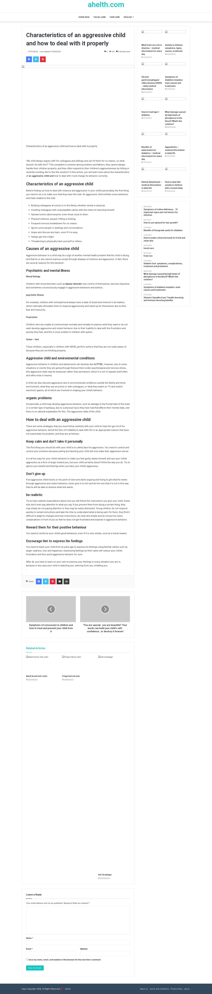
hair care (115, 17)
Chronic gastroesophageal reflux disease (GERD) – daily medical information (151, 83)
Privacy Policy (176, 989)
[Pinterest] (43, 59)
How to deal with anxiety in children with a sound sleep (174, 185)
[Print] (66, 581)
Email (29, 949)
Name (29, 938)
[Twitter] (36, 59)
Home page (84, 17)
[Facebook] (29, 59)
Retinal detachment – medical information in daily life (151, 185)
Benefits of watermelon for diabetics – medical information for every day (151, 153)
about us (144, 989)
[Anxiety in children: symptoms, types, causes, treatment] (175, 36)
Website (84, 949)
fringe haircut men (71, 676)
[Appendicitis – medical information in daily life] (175, 138)
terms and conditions (159, 989)
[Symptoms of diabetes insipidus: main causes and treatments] (175, 68)
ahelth (68, 989)
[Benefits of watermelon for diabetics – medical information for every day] (151, 138)
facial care (100, 17)
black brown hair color (36, 676)
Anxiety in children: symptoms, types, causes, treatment (174, 48)
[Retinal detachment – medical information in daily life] (151, 173)
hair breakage (104, 875)
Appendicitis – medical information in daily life (175, 150)
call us (187, 989)
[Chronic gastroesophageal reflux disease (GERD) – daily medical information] (151, 68)
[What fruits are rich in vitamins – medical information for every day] (151, 36)
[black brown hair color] (42, 664)
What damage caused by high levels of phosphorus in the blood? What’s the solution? (175, 118)
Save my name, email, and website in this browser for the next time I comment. (65, 959)
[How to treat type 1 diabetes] (151, 103)
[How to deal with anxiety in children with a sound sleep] (175, 173)
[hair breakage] (114, 763)
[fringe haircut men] (78, 664)
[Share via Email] (59, 581)
